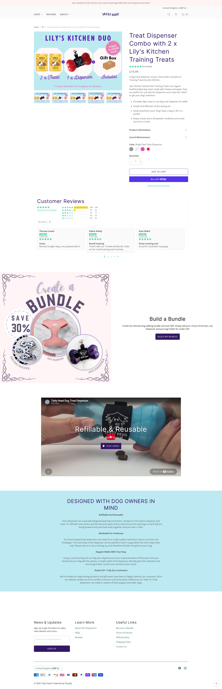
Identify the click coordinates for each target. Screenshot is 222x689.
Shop (37, 14)
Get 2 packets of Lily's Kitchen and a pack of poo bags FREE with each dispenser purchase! (111, 3)
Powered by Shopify (62, 683)
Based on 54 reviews (47, 210)
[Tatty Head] (111, 14)
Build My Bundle (168, 336)
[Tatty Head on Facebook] (179, 668)
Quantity (134, 155)
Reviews (51, 14)
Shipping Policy (123, 642)
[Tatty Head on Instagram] (185, 668)
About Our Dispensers (86, 628)
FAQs (77, 632)
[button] (135, 66)
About (64, 14)
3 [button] (111, 256)
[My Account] (176, 14)
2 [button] (108, 256)
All (43, 27)
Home (36, 27)
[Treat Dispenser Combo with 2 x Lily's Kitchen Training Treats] (78, 60)
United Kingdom (174, 8)
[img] (61, 239)
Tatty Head (46, 683)
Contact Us (121, 646)
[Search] (168, 14)
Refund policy (122, 637)
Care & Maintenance (139, 137)
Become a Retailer (125, 628)
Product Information (139, 130)
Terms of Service (124, 632)
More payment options (159, 185)
